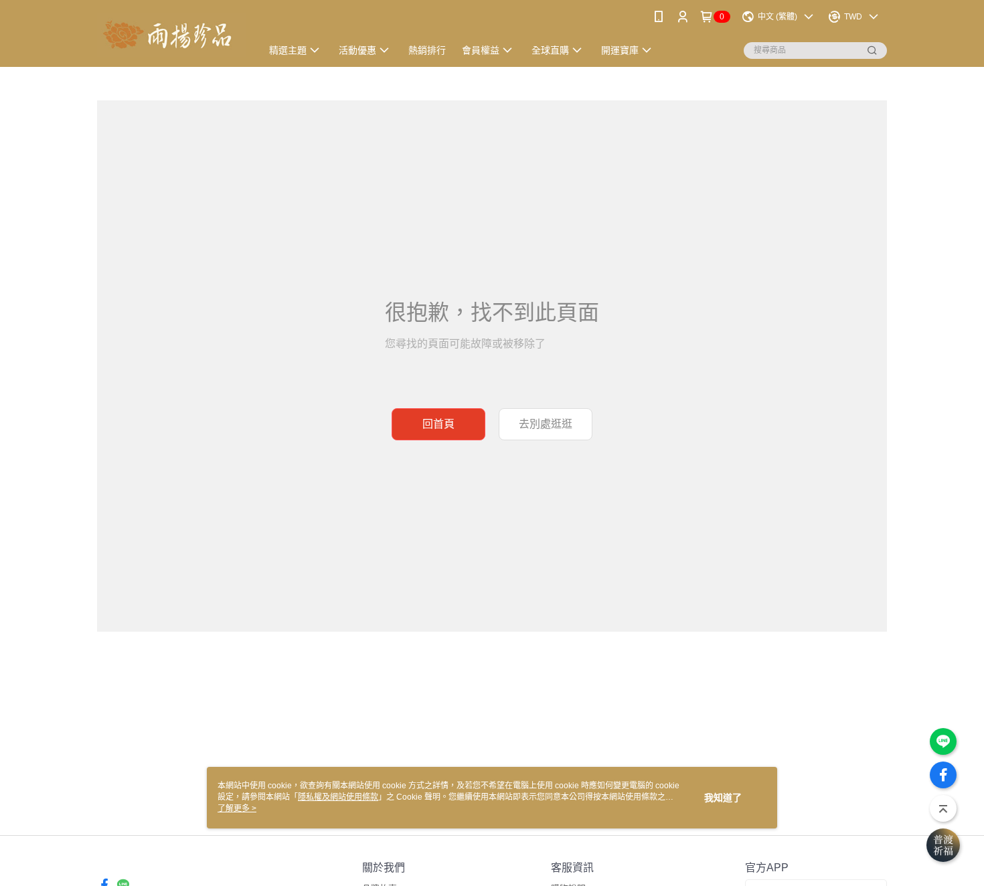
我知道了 (723, 797)
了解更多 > (237, 808)
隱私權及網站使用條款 (338, 797)
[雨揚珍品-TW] (171, 35)
